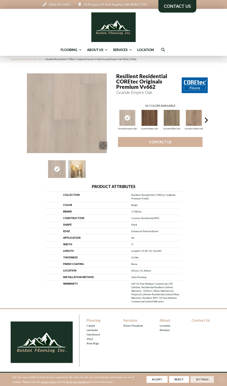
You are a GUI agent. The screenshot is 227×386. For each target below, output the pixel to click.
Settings (202, 379)
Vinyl (31, 59)
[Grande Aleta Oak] (149, 118)
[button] (80, 50)
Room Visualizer (133, 325)
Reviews (165, 330)
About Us (95, 50)
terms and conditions (77, 382)
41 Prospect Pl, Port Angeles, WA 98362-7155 (115, 4)
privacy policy (48, 382)
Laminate (92, 330)
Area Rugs (93, 343)
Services (120, 50)
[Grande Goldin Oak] (194, 118)
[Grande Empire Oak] (127, 118)
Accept (157, 379)
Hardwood (93, 334)
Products (39, 59)
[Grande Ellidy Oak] (172, 118)
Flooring (69, 50)
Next (109, 167)
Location (145, 50)
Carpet (91, 325)
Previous (24, 167)
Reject (179, 379)
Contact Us (160, 142)
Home (14, 59)
